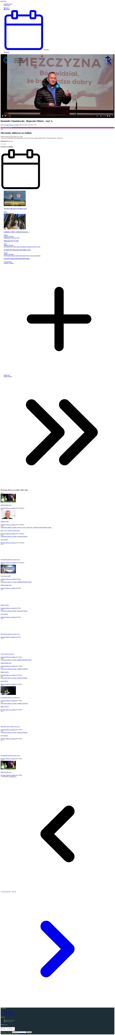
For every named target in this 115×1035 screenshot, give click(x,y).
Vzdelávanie (7, 5)
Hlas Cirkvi (3, 1)
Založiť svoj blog (8, 1011)
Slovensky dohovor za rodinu (11, 125)
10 (10, 891)
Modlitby (7, 9)
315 (15, 891)
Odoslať (29, 1032)
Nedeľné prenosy (8, 4)
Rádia (7, 8)
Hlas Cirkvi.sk (22, 1033)
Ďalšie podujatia (8, 376)
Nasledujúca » (13, 776)
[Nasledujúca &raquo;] (57, 1005)
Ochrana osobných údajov (10, 1014)
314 (13, 891)
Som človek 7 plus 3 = (6, 1032)
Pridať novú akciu (8, 1012)
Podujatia (46, 49)
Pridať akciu (7, 375)
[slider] (50, 116)
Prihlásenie (6, 52)
